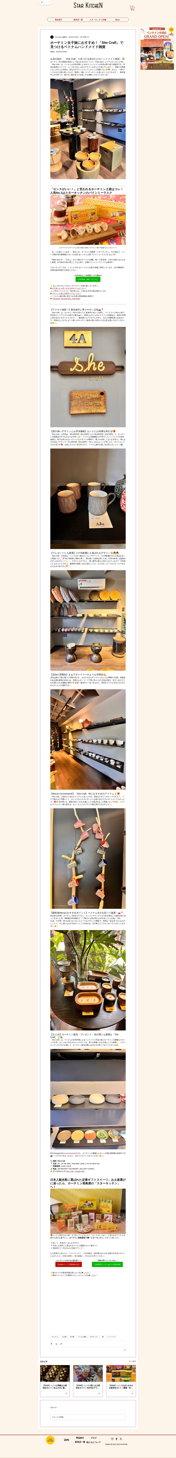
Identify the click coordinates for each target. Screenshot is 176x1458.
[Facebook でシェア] (51, 1344)
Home (66, 1440)
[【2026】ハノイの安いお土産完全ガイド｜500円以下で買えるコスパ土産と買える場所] (88, 1373)
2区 (103, 1337)
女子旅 (72, 1337)
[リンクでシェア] (61, 1344)
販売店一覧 (80, 1442)
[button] (98, 20)
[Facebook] (116, 1439)
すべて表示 (132, 1361)
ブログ (94, 1438)
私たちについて (93, 1442)
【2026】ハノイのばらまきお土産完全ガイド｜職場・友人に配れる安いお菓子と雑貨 (121, 1386)
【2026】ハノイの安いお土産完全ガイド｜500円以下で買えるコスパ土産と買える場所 (88, 1386)
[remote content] (88, 1302)
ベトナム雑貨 (82, 1337)
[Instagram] (112, 1439)
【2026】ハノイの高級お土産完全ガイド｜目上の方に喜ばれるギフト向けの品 (55, 1386)
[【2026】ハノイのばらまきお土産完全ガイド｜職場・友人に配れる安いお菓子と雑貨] (121, 1373)
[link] (132, 8)
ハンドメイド (111, 1337)
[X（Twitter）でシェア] (56, 1344)
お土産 (64, 1337)
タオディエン (94, 1337)
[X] (120, 1439)
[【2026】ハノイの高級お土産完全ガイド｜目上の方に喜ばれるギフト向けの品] (55, 1373)
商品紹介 (80, 1438)
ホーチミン (55, 1337)
